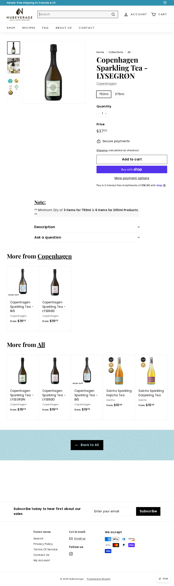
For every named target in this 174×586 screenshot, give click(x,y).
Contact (87, 27)
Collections (116, 52)
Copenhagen (107, 83)
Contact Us (41, 555)
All (129, 52)
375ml (119, 94)
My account (41, 560)
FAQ (45, 27)
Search (38, 538)
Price (101, 124)
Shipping (102, 150)
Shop (11, 27)
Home (100, 52)
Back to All (89, 445)
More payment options (132, 178)
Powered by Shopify (98, 579)
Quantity (104, 106)
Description (44, 227)
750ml (103, 94)
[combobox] (77, 14)
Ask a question (47, 237)
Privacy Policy (43, 544)
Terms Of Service (45, 549)
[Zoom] (54, 72)
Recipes (29, 27)
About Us (64, 27)
